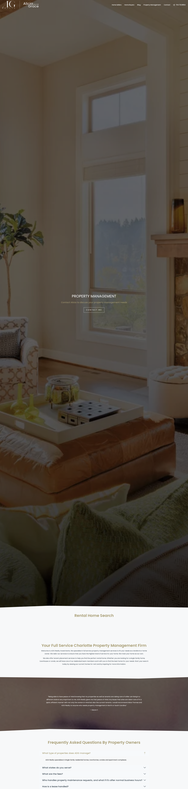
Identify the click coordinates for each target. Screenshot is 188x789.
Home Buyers (129, 5)
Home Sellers (117, 5)
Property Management (152, 5)
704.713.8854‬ (180, 5)
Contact (167, 5)
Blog (139, 5)
